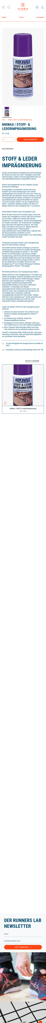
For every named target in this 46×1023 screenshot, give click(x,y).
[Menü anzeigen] (3, 7)
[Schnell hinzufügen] (5, 403)
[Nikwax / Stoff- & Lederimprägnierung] (23, 385)
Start (3, 120)
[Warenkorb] (42, 7)
